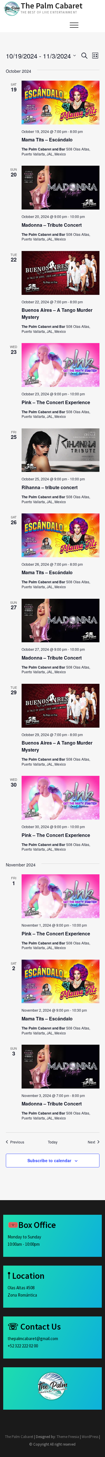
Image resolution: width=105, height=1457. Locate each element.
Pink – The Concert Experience (56, 402)
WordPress (90, 1436)
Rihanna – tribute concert (50, 487)
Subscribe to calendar (49, 1160)
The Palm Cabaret (52, 5)
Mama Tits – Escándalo (47, 139)
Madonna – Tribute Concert (52, 225)
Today (52, 1142)
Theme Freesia (68, 1436)
